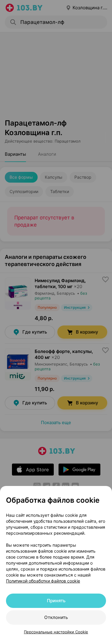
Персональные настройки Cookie (56, 631)
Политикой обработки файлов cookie (43, 580)
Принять (56, 600)
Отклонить (56, 617)
